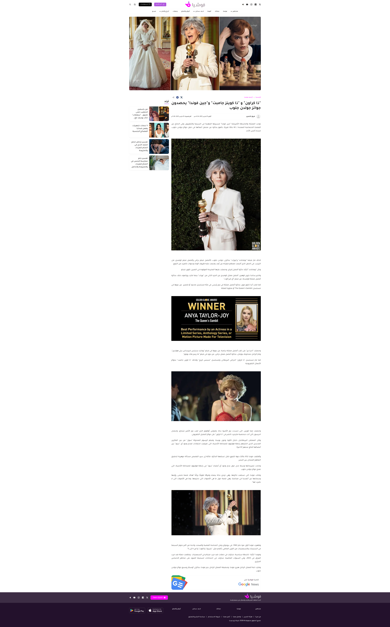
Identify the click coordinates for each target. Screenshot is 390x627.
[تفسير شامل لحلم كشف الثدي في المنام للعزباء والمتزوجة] (159, 146)
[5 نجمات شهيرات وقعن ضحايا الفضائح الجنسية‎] (159, 130)
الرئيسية (258, 97)
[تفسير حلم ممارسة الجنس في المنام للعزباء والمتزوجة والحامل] (159, 162)
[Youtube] (247, 4)
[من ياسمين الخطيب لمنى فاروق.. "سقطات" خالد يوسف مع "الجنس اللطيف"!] (159, 113)
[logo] (195, 4)
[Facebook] (256, 4)
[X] (260, 4)
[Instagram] (251, 4)
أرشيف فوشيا (248, 97)
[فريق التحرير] (258, 116)
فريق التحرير (250, 116)
